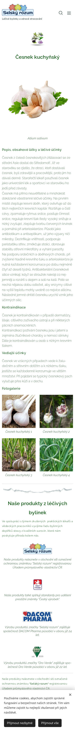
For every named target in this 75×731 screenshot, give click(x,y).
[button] (60, 13)
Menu (69, 13)
